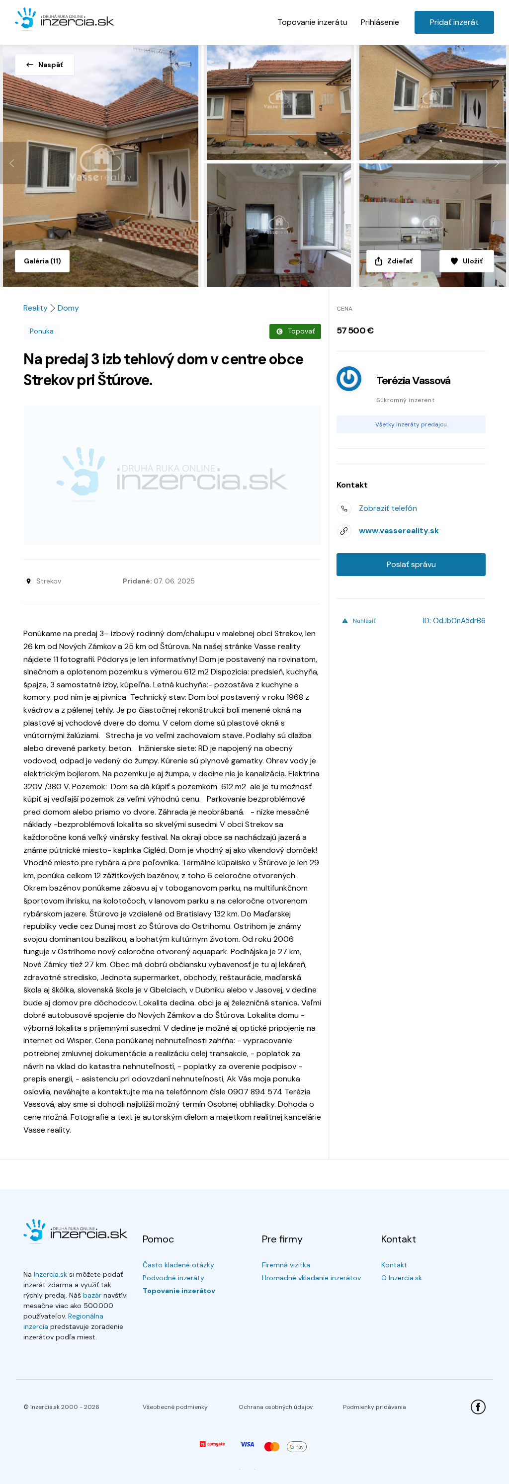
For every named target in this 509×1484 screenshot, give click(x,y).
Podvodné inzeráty (173, 1277)
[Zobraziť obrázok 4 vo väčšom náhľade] (280, 225)
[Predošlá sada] (13, 163)
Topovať (301, 331)
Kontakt (394, 1264)
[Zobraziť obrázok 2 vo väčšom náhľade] (280, 101)
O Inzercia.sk (401, 1277)
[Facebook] (478, 1407)
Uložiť (473, 260)
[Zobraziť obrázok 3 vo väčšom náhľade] (432, 101)
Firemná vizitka (286, 1264)
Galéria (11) (42, 260)
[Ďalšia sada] (496, 163)
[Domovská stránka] (64, 19)
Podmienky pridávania (374, 1407)
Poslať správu (411, 564)
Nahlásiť (364, 621)
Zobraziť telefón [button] (388, 508)
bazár (92, 1295)
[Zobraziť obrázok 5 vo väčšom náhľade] (432, 225)
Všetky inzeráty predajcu (411, 424)
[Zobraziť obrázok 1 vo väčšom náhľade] (102, 163)
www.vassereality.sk (399, 530)
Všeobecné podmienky (175, 1407)
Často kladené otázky (178, 1264)
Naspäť (50, 64)
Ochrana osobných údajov (276, 1407)
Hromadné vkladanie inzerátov (311, 1277)
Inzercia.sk (50, 1274)
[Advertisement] (172, 475)
